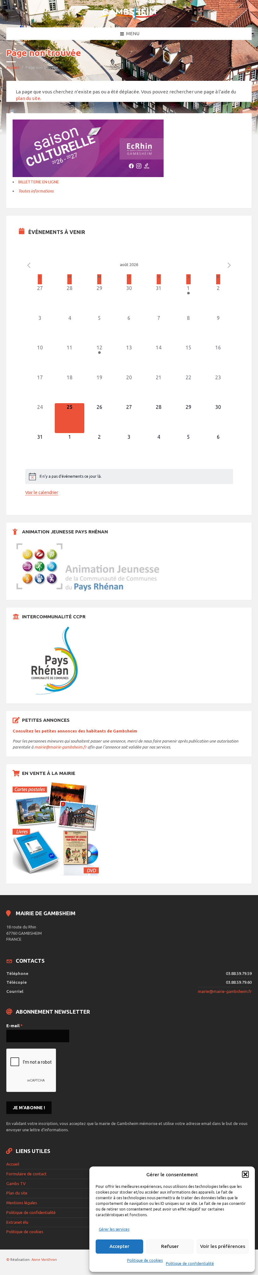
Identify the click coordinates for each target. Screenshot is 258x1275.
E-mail (14, 1025)
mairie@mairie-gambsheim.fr (60, 747)
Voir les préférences (222, 1246)
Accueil (12, 67)
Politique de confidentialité (190, 1263)
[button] (245, 1174)
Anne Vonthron (44, 1259)
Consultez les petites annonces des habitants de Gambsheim (75, 731)
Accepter (119, 1246)
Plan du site (16, 1193)
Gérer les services (114, 1229)
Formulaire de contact (26, 1174)
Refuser (170, 1246)
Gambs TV (16, 1183)
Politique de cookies (145, 1260)
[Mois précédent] (29, 265)
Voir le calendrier (41, 492)
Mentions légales (21, 1202)
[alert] (129, 476)
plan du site (28, 98)
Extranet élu (17, 1222)
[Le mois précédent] (229, 265)
